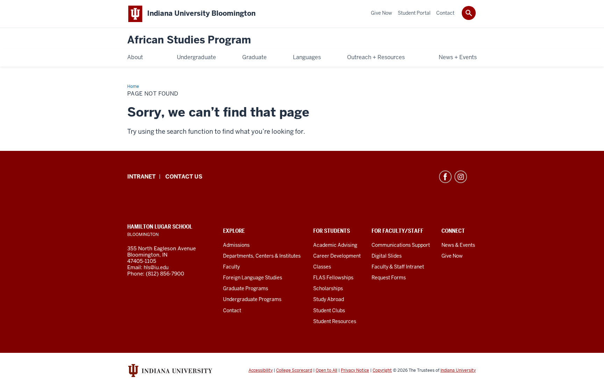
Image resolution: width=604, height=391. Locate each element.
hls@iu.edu (156, 267)
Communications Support (401, 245)
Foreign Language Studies (252, 277)
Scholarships (328, 288)
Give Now (452, 256)
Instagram (460, 176)
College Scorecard (294, 370)
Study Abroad (328, 299)
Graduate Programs (245, 288)
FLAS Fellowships (333, 277)
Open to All (326, 370)
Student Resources (334, 321)
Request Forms (389, 277)
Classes (322, 267)
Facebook (445, 176)
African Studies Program (189, 40)
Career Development (337, 256)
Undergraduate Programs (252, 299)
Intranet (141, 176)
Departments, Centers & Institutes (262, 256)
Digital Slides (387, 256)
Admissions (236, 245)
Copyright (382, 370)
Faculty (231, 267)
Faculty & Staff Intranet (398, 267)
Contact (232, 310)
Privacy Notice (355, 370)
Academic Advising (335, 245)
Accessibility (261, 370)
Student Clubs (329, 310)
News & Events (458, 245)
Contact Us (183, 176)
